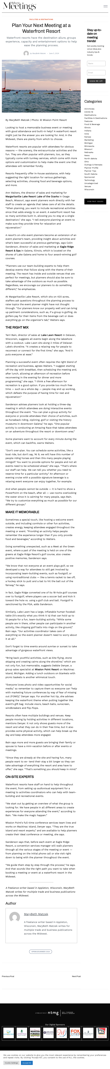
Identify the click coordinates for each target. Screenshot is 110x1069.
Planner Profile (91, 168)
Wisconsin (89, 189)
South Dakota (90, 174)
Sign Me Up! (96, 81)
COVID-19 (88, 112)
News (87, 155)
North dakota (90, 158)
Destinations (90, 115)
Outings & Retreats (93, 165)
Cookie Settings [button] (11, 1063)
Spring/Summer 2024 (40, 952)
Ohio (86, 162)
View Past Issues (95, 201)
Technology (89, 180)
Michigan (88, 143)
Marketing (89, 140)
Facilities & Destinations (41, 19)
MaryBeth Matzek (39, 53)
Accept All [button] (27, 1063)
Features (88, 121)
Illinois (87, 127)
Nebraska (88, 152)
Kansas (87, 137)
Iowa (86, 134)
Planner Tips (90, 171)
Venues (87, 186)
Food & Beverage (92, 124)
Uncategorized (91, 183)
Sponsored (89, 177)
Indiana (87, 131)
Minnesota (89, 146)
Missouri (88, 149)
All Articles (89, 109)
